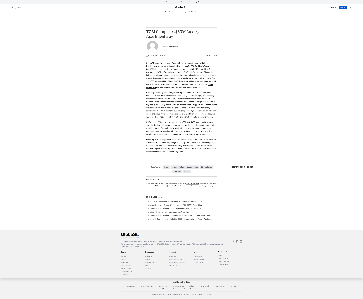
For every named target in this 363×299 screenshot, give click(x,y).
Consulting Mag (219, 286)
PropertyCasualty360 (147, 286)
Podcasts (168, 2)
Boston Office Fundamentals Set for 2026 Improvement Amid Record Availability (181, 219)
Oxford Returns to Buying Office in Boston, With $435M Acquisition (175, 205)
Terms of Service (199, 259)
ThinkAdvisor (131, 286)
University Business (196, 289)
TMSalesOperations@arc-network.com (166, 186)
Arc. (164, 294)
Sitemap (148, 268)
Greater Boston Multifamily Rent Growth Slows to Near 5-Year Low (175, 209)
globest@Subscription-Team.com (132, 246)
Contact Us (173, 265)
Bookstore (233, 286)
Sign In (220, 255)
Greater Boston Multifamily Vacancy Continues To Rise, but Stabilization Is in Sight (181, 216)
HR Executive (165, 289)
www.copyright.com (192, 183)
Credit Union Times (178, 286)
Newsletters (333, 7)
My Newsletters (223, 265)
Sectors (123, 259)
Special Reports (126, 271)
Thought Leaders (198, 2)
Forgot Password (223, 261)
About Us (172, 256)
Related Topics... (155, 167)
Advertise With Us (175, 259)
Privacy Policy (198, 262)
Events (162, 2)
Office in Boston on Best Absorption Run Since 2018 (169, 212)
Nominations (125, 274)
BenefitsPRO (163, 286)
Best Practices (126, 265)
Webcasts (176, 2)
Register (343, 7)
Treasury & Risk (204, 286)
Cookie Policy (198, 256)
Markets (123, 256)
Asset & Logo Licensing (177, 262)
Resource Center (186, 2)
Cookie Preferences (205, 294)
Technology (125, 262)
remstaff (166, 46)
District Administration (180, 289)
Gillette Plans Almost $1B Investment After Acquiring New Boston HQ (176, 202)
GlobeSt (191, 286)
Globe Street (174, 46)
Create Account (223, 258)
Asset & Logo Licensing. (205, 186)
